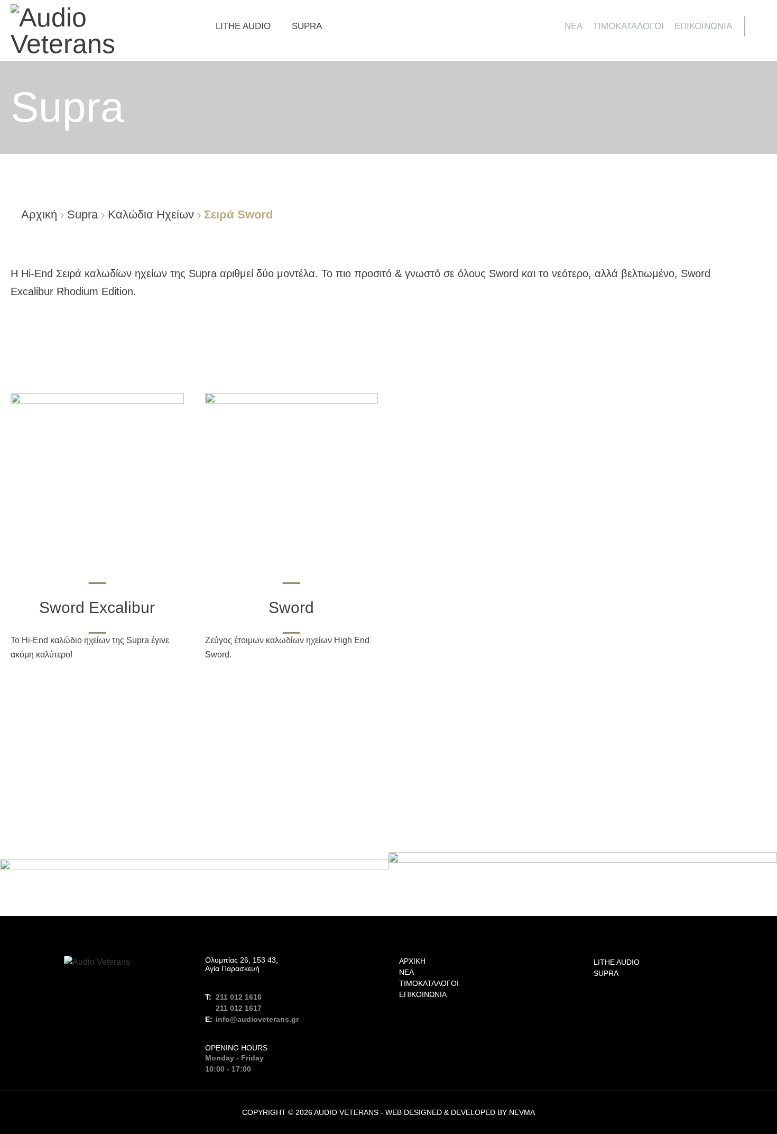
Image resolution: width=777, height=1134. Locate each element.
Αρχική (39, 214)
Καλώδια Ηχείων (151, 214)
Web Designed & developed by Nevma (460, 1112)
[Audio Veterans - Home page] (97, 30)
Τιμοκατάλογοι (628, 26)
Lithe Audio (243, 26)
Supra (307, 26)
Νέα (573, 26)
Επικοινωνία (703, 26)
